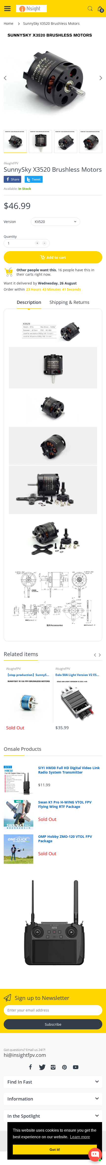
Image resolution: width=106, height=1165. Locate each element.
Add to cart (56, 257)
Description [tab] (29, 302)
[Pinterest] (64, 1067)
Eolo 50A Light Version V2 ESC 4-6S (77, 675)
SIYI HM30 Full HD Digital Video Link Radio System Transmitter (69, 770)
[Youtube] (75, 1067)
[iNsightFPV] (31, 8)
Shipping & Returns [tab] (69, 302)
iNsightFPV (11, 163)
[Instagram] (53, 1067)
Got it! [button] (55, 1150)
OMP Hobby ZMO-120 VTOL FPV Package (65, 838)
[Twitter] (41, 1067)
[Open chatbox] (95, 1155)
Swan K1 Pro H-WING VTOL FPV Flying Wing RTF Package (64, 804)
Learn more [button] (80, 1137)
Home (8, 23)
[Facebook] (30, 1067)
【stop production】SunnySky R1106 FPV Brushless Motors (28, 675)
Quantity (10, 236)
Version (10, 221)
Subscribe (53, 1024)
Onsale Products (22, 749)
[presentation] (94, 655)
